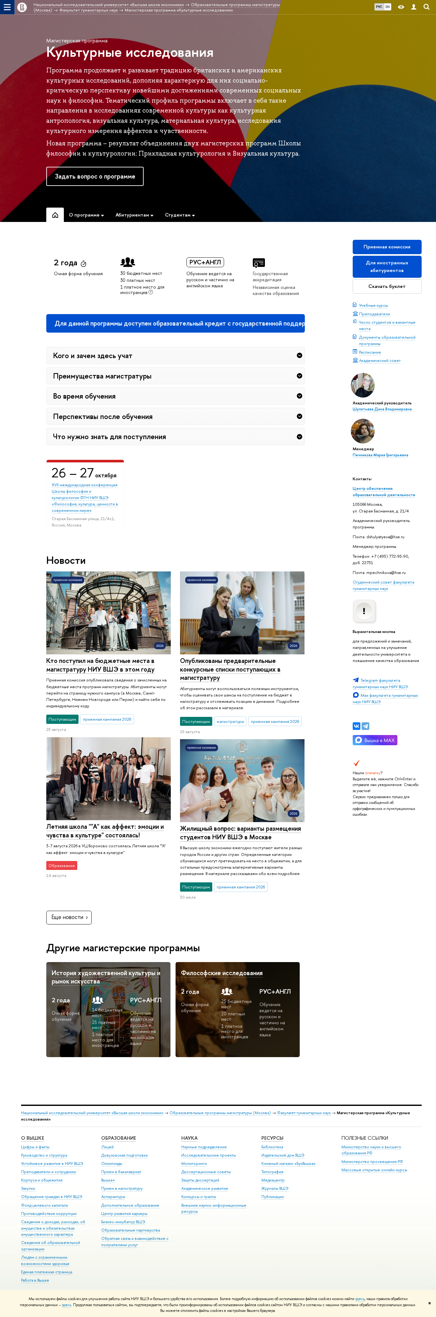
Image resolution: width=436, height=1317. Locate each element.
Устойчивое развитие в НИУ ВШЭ (52, 1163)
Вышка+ (108, 1180)
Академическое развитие (204, 1188)
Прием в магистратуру (122, 1188)
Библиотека (272, 1147)
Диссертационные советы (206, 1171)
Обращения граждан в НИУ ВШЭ (51, 1196)
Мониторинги (194, 1163)
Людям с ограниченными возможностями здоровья (45, 1260)
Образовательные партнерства (130, 1230)
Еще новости (67, 917)
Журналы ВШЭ (275, 1188)
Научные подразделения (204, 1147)
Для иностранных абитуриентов (387, 266)
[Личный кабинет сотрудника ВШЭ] (413, 7)
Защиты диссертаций (200, 1180)
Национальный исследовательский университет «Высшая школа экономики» (92, 1112)
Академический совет (380, 360)
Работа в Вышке (35, 1280)
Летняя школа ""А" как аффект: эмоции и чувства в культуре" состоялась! (105, 830)
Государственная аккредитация (270, 276)
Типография (272, 1171)
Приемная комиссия (387, 246)
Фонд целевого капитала (44, 1205)
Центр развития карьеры (124, 1213)
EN (388, 6)
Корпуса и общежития (42, 1180)
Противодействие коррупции (49, 1213)
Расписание (370, 352)
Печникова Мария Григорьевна (380, 455)
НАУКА (189, 1138)
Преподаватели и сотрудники (48, 1171)
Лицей (107, 1147)
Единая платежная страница (46, 1272)
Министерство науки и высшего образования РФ (371, 1150)
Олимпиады (111, 1163)
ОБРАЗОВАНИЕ (118, 1138)
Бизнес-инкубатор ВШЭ (123, 1222)
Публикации (272, 1196)
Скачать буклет (387, 286)
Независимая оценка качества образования (276, 290)
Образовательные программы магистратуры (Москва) (220, 1112)
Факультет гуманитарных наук (304, 1112)
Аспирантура (113, 1196)
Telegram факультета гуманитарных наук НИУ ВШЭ (380, 683)
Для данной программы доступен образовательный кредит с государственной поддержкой (179, 323)
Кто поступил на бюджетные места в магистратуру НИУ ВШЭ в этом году (100, 664)
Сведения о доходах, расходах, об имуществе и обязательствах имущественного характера (53, 1228)
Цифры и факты (35, 1147)
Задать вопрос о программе (95, 176)
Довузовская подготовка (124, 1155)
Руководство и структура (44, 1155)
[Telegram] (365, 726)
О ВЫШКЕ (32, 1138)
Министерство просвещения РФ (372, 1161)
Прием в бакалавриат (121, 1171)
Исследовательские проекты (208, 1155)
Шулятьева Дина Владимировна (382, 409)
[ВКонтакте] (356, 726)
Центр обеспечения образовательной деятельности (384, 491)
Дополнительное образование (130, 1205)
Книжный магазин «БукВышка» (288, 1163)
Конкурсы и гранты (198, 1196)
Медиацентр (273, 1180)
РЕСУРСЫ (272, 1138)
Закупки (28, 1188)
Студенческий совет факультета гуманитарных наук (383, 585)
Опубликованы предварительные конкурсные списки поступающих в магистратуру (230, 669)
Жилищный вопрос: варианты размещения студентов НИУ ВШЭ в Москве (240, 832)
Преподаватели (374, 314)
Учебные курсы (373, 305)
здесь (360, 1298)
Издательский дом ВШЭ (282, 1155)
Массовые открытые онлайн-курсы (374, 1170)
